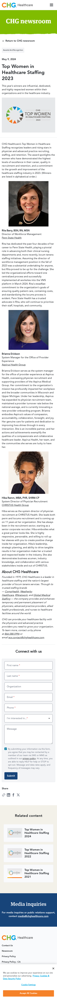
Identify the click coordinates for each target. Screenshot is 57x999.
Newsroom (7, 951)
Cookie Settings (28, 985)
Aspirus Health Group (14, 365)
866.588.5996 (12, 634)
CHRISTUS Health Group (15, 505)
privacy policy (29, 759)
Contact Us (7, 946)
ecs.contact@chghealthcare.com (26, 637)
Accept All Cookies (28, 993)
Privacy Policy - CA (11, 962)
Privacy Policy (9, 956)
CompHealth (12, 592)
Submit (11, 776)
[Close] (53, 968)
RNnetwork (21, 595)
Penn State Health (12, 238)
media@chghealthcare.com (33, 916)
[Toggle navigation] (51, 5)
